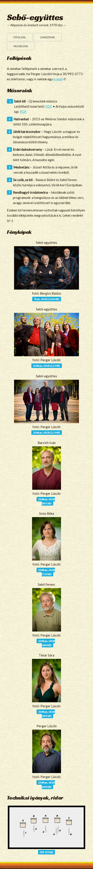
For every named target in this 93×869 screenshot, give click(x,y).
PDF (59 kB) (46, 852)
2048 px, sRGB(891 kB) (46, 501)
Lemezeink (47, 37)
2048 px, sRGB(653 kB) (46, 713)
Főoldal (20, 37)
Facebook (21, 46)
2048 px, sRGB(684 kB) (46, 643)
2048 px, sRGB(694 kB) (46, 784)
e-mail (58, 79)
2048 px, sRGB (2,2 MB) (46, 365)
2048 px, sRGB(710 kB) (46, 572)
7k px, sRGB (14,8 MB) (46, 299)
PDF (48, 106)
